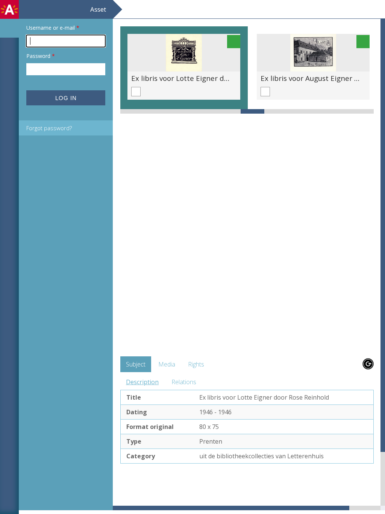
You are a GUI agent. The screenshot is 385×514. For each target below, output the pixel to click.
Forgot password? (49, 128)
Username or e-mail (52, 27)
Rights (196, 364)
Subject (136, 364)
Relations (183, 382)
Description (142, 382)
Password (40, 55)
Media (166, 364)
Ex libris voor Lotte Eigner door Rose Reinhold (208, 78)
